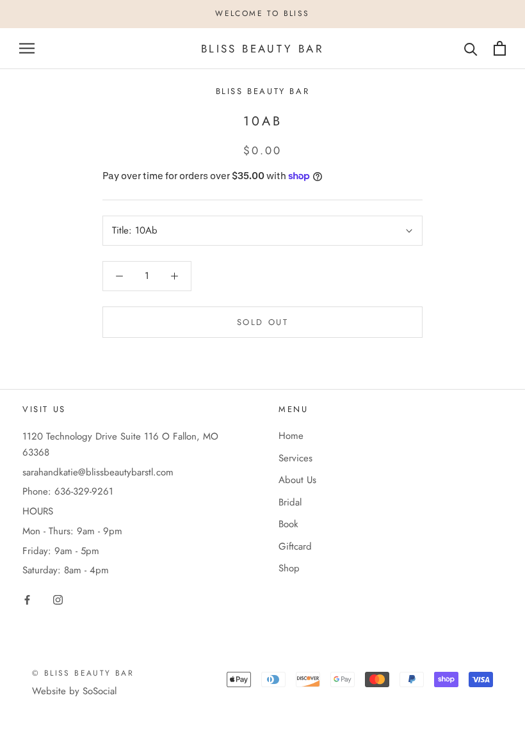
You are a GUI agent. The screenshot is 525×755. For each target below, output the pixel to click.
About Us (297, 480)
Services (295, 458)
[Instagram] (58, 599)
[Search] (471, 48)
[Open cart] (500, 48)
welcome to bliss (262, 13)
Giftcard (295, 546)
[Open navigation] (27, 48)
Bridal (290, 502)
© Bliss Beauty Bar (83, 673)
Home (291, 436)
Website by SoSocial (74, 691)
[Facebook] (27, 599)
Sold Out (263, 322)
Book (288, 524)
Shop (289, 568)
